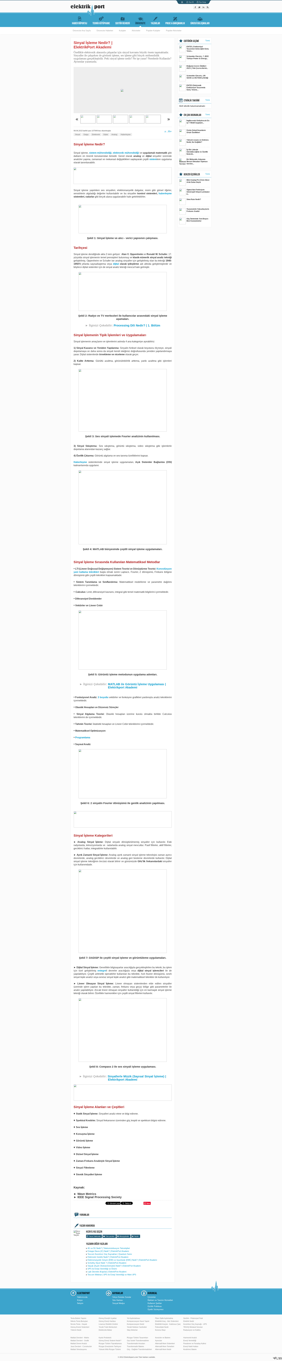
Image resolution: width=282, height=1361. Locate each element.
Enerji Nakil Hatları (190, 1346)
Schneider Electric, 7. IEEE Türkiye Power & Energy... (198, 57)
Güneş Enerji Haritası (107, 1321)
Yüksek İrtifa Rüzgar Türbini (110, 1349)
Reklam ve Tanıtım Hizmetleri (160, 1300)
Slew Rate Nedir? (194, 199)
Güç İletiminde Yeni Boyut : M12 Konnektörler (198, 220)
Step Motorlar (132, 1330)
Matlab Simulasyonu (78, 1349)
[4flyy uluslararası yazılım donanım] (277, 1358)
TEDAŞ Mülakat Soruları (193, 1327)
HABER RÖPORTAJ (79, 23)
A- (165, 131)
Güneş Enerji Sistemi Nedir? (110, 1340)
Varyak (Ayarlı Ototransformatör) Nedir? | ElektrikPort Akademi (114, 1266)
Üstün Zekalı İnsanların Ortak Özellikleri (196, 131)
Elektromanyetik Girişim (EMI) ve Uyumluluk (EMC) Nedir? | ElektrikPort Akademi (122, 1260)
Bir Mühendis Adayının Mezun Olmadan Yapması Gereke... (197, 161)
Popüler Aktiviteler (173, 30)
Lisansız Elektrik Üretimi (108, 1324)
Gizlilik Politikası (155, 1306)
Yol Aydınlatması (133, 1318)
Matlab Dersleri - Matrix (79, 1338)
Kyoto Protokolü (105, 1338)
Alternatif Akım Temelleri (164, 1346)
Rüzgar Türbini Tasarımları (137, 1338)
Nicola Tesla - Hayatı (78, 1324)
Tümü (207, 41)
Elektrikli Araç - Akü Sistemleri (167, 1321)
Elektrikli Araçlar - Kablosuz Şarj (168, 1324)
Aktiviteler (136, 30)
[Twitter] (200, 8)
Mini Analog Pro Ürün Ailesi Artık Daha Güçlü (198, 181)
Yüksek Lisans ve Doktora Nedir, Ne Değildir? (198, 141)
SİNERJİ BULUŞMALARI (200, 23)
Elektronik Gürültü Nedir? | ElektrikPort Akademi (108, 1257)
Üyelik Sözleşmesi (155, 1309)
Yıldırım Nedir (75, 1330)
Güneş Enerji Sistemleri (79, 1327)
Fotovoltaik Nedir (162, 1327)
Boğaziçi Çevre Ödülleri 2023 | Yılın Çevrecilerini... (197, 67)
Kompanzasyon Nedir (135, 1324)
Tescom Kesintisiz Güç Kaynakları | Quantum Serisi (110, 1254)
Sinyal (77, 135)
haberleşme (165, 193)
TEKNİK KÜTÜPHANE (101, 23)
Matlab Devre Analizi (78, 1343)
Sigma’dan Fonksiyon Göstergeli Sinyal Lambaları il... (198, 192)
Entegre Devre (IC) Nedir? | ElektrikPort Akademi (108, 1251)
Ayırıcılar (158, 1340)
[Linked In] (204, 8)
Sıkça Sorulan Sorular (121, 1297)
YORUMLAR (84, 1215)
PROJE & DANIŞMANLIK (175, 23)
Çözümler (152, 1297)
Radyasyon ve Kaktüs (192, 1330)
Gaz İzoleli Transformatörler (138, 1340)
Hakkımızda (82, 1297)
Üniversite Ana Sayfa (82, 30)
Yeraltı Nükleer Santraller (137, 1327)
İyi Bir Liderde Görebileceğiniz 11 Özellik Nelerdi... (197, 152)
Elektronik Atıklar (105, 1330)
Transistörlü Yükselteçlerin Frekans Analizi (198, 210)
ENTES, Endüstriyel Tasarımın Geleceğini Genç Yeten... (198, 49)
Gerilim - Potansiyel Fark (193, 1318)
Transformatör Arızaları (136, 1343)
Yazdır (136, 1236)
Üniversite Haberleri (104, 30)
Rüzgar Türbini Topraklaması (110, 1343)
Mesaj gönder (124, 1236)
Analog (114, 135)
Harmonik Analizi (190, 1338)
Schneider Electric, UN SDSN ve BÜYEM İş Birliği (197, 77)
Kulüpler (122, 30)
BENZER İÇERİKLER (192, 174)
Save (148, 1203)
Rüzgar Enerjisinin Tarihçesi (110, 1346)
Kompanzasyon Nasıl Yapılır (138, 1321)
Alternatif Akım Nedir (163, 1349)
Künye (80, 1300)
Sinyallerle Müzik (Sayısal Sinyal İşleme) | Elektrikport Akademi (137, 1078)
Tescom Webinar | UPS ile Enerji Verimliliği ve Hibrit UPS (112, 1275)
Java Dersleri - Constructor (81, 1346)
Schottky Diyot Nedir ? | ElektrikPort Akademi (107, 1263)
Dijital (105, 135)
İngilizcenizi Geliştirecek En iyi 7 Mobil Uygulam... (198, 122)
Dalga (86, 135)
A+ (170, 131)
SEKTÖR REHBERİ (122, 23)
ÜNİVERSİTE (140, 23)
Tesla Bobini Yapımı (78, 1318)
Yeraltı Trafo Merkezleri (108, 1327)
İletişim (80, 1303)
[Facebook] (195, 8)
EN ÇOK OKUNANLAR (192, 115)
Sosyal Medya (118, 1303)
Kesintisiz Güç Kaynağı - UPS (195, 1324)
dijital (116, 264)
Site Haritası (117, 1300)
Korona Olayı (160, 1330)
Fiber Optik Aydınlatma (164, 1318)
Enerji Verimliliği (189, 1340)
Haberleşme (126, 135)
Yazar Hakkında (94, 1236)
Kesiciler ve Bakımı (162, 1338)
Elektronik (96, 135)
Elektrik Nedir (188, 1321)
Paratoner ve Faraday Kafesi (194, 1343)
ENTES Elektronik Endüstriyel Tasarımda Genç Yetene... (196, 87)
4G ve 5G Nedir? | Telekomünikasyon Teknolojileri (109, 1248)
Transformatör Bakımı (135, 1346)
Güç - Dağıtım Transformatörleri (139, 1349)
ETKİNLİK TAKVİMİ (191, 100)
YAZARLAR (155, 23)
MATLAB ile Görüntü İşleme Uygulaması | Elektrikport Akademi (137, 686)
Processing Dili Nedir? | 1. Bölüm (137, 325)
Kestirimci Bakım (190, 1349)
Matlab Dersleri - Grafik (79, 1340)
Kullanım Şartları (155, 1303)
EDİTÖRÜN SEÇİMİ (191, 41)
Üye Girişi (202, 2)
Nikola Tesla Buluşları (79, 1321)
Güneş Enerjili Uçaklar (108, 1318)
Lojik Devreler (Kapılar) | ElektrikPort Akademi (107, 1272)
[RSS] (207, 8)
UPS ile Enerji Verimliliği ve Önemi (102, 1269)
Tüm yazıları (109, 1236)
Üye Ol (191, 2)
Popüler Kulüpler (153, 30)
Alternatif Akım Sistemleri (165, 1343)
